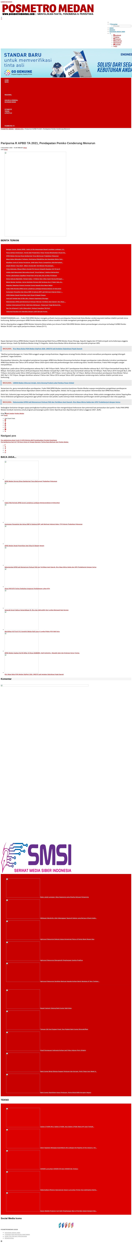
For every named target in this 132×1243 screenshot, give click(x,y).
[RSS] (5, 431)
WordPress (118, 41)
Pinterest (118, 39)
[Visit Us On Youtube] (66, 1228)
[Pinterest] (5, 424)
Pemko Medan (19, 413)
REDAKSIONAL (9, 1238)
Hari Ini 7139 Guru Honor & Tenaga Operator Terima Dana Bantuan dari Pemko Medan (35, 442)
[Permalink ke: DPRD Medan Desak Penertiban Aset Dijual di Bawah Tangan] (21, 544)
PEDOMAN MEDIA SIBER (12, 1233)
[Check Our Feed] (69, 1228)
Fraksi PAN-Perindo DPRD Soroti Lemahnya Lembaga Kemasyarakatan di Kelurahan (32, 503)
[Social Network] (110, 33)
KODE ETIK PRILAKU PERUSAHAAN (16, 1236)
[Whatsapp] (5, 452)
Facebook (118, 35)
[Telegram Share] (5, 451)
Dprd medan (10, 413)
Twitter (117, 37)
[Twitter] (5, 422)
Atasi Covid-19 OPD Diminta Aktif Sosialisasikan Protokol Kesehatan (29, 440)
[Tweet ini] (5, 447)
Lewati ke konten (6, 2)
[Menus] (1, 17)
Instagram (118, 42)
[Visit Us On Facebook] (62, 1228)
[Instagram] (5, 427)
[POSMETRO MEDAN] (48, 15)
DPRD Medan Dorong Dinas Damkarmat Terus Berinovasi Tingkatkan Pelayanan (31, 481)
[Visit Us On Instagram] (72, 1228)
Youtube (118, 44)
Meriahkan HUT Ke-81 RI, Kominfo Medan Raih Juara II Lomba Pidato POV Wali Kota (32, 631)
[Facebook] (5, 420)
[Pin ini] (5, 449)
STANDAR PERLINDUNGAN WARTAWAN (17, 1234)
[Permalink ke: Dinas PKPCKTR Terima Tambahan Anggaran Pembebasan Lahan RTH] (21, 587)
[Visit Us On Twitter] (59, 1228)
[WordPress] (5, 426)
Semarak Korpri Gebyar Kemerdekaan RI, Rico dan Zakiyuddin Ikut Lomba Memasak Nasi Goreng (36, 610)
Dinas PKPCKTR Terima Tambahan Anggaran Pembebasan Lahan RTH (27, 588)
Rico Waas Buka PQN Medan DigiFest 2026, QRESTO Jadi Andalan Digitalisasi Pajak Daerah (34, 674)
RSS (116, 46)
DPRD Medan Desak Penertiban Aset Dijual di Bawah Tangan (24, 546)
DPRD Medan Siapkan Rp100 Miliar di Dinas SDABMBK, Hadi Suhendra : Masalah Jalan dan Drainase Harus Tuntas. (42, 653)
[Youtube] (5, 429)
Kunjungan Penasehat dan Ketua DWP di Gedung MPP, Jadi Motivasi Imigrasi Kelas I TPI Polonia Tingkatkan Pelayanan (43, 524)
